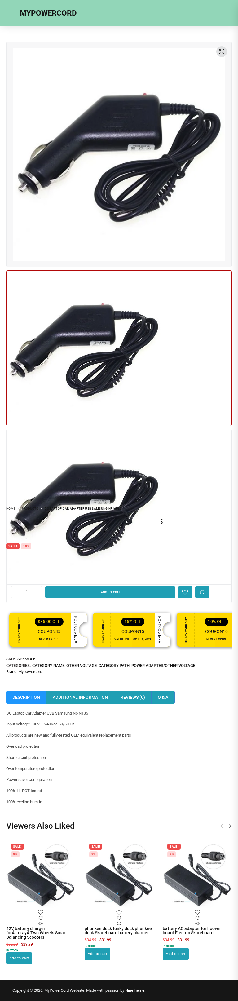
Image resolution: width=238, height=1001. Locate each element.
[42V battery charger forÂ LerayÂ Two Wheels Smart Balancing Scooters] (40, 875)
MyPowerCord (56, 990)
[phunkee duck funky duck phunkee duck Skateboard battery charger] (119, 875)
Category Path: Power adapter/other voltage (147, 665)
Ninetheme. (135, 990)
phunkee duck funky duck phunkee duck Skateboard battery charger (118, 930)
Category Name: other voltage (64, 665)
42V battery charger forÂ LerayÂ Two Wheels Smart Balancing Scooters (36, 933)
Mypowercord (30, 671)
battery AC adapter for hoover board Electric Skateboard (192, 930)
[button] (230, 826)
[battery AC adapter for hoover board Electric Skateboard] (197, 875)
